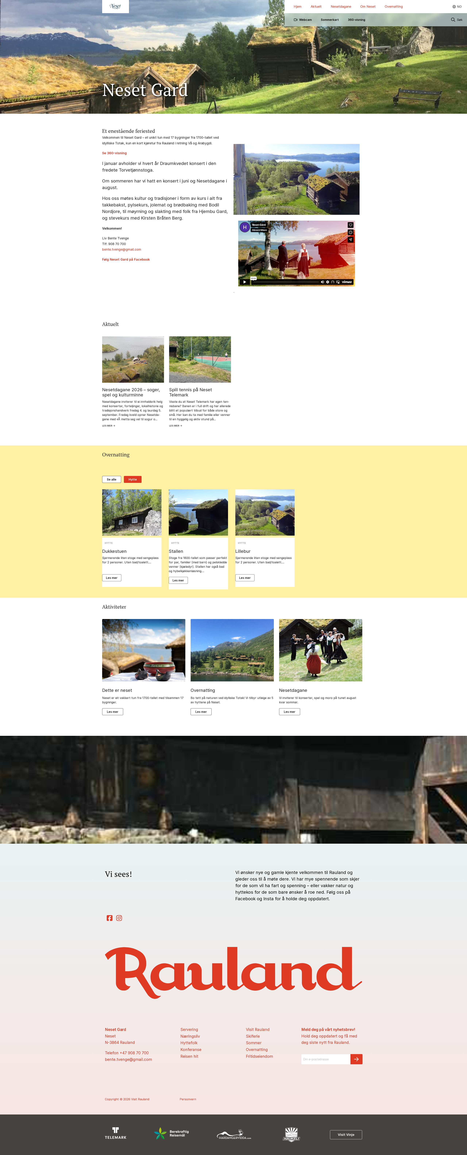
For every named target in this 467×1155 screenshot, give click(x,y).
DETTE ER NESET (117, 690)
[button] (456, 20)
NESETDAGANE (293, 690)
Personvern (188, 1099)
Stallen (176, 551)
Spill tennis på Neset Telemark (190, 392)
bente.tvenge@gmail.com (121, 249)
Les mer (111, 578)
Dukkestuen (114, 551)
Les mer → (108, 425)
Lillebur (242, 551)
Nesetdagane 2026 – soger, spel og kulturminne (131, 392)
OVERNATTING (203, 690)
